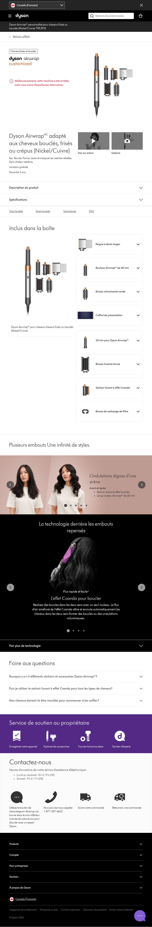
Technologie (69, 211)
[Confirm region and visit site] (141, 5)
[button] (109, 244)
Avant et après (43, 211)
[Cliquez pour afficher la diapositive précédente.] (10, 485)
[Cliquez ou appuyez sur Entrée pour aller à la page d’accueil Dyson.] (22, 17)
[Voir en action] (93, 141)
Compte (14, 855)
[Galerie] (127, 141)
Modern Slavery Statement (121, 909)
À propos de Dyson (20, 887)
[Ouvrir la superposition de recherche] (111, 16)
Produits (14, 844)
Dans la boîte (16, 211)
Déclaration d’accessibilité (94, 909)
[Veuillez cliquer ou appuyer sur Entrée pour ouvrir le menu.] (9, 16)
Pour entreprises (18, 865)
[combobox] (37, 5)
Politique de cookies (49, 909)
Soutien (13, 876)
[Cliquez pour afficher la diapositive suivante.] (142, 485)
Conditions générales (70, 909)
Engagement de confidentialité (23, 909)
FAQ (91, 211)
